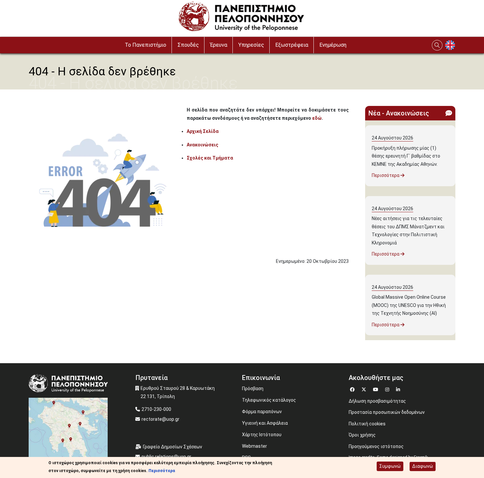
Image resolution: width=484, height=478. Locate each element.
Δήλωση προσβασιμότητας (377, 401)
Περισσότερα (386, 175)
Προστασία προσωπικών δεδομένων (387, 412)
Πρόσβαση (252, 388)
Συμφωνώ (390, 466)
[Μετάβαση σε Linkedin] (399, 388)
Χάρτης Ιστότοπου (262, 434)
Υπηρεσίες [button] (251, 45)
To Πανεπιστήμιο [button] (145, 45)
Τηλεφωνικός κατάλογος (269, 400)
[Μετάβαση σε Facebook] (353, 388)
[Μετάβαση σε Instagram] (388, 388)
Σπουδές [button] (188, 45)
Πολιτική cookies (367, 423)
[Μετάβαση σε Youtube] (376, 388)
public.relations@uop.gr (166, 456)
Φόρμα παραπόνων (262, 411)
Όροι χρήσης (362, 435)
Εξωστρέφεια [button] (291, 45)
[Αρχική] (242, 18)
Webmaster (254, 446)
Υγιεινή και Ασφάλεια (265, 423)
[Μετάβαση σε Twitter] (364, 388)
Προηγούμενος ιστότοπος (376, 446)
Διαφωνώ (422, 466)
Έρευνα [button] (218, 45)
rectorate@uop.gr (160, 419)
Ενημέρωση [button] (332, 45)
